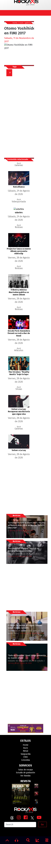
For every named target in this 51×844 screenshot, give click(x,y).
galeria (28, 23)
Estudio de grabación (25, 772)
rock (21, 23)
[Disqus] (20, 116)
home (15, 23)
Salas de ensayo (25, 769)
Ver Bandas (25, 776)
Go (42, 824)
